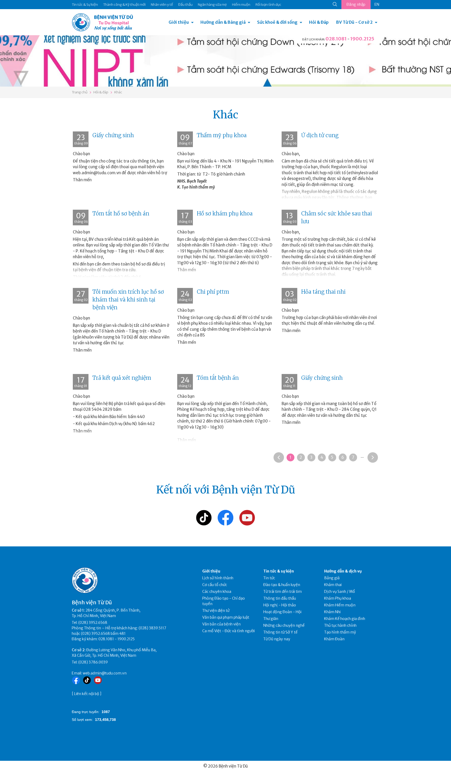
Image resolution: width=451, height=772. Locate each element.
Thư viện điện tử (216, 610)
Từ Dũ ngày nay (276, 639)
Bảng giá (332, 578)
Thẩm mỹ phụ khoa (222, 135)
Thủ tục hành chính (340, 625)
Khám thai (333, 584)
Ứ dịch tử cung (320, 135)
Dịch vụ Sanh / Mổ (339, 591)
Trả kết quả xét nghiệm (121, 378)
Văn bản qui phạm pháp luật (225, 617)
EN (377, 4)
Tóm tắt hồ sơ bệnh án (120, 213)
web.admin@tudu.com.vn (105, 673)
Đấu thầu (185, 4)
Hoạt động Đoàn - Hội (282, 612)
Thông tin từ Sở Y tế (280, 632)
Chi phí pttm (213, 291)
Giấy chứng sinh (113, 135)
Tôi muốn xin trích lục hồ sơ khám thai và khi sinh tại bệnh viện (128, 299)
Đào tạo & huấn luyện (281, 584)
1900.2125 (362, 39)
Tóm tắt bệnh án (218, 378)
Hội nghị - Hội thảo (279, 605)
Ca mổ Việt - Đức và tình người (228, 631)
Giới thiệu (179, 22)
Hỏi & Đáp (319, 22)
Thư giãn (270, 618)
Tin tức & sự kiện (278, 571)
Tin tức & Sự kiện (85, 4)
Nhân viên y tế (162, 4)
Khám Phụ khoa (337, 598)
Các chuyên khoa (216, 591)
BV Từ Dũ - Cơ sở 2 (354, 22)
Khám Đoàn (334, 639)
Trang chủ (79, 92)
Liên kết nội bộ (86, 693)
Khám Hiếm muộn (339, 605)
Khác (118, 92)
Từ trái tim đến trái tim (282, 591)
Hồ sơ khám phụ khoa (225, 213)
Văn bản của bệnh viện (221, 624)
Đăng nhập (356, 4)
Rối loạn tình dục (268, 4)
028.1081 (336, 39)
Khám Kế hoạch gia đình (344, 618)
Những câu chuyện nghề (284, 625)
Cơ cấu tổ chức (214, 584)
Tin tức (269, 578)
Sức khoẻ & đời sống (277, 22)
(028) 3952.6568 (92, 622)
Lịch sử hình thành (217, 578)
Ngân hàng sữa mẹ (212, 4)
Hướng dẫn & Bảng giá (223, 22)
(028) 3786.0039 (93, 662)
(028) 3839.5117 (152, 628)
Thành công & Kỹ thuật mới (124, 4)
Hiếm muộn (241, 4)
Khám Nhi (332, 612)
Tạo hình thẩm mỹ (340, 632)
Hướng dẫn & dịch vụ (343, 571)
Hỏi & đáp (100, 92)
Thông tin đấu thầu (279, 598)
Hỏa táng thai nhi (323, 291)
